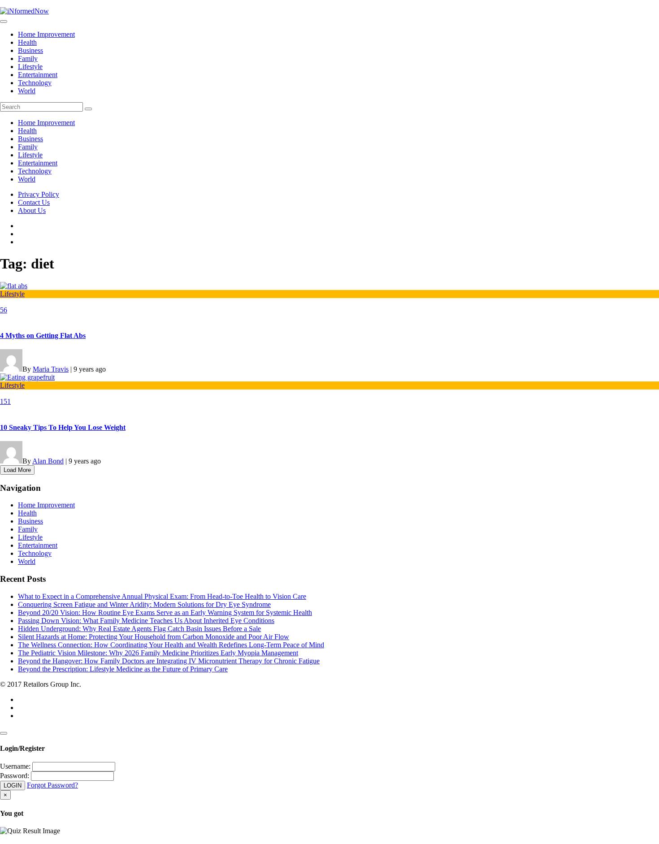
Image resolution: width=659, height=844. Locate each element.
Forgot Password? (52, 785)
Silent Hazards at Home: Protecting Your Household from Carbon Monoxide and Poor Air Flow (153, 637)
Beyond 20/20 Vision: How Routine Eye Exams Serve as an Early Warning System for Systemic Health (165, 612)
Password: (14, 775)
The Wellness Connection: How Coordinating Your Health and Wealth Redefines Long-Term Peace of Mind (171, 645)
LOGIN (13, 785)
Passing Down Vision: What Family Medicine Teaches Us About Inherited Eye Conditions (146, 620)
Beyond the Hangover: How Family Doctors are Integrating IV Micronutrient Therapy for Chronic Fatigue (169, 661)
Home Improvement (46, 34)
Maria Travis (51, 369)
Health (27, 42)
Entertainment (37, 74)
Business (30, 50)
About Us (32, 210)
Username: (15, 766)
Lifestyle (30, 66)
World (26, 91)
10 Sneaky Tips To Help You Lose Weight (63, 427)
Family (28, 58)
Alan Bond (48, 461)
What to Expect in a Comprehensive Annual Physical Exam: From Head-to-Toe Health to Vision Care (162, 596)
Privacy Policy (38, 194)
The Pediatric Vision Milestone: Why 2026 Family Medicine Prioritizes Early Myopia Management (158, 653)
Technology (35, 83)
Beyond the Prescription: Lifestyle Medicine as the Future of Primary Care (123, 669)
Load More (17, 470)
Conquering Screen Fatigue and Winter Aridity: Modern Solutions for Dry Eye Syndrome (144, 604)
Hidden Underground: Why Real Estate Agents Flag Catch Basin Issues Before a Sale (139, 628)
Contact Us (34, 202)
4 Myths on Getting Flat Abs (43, 335)
